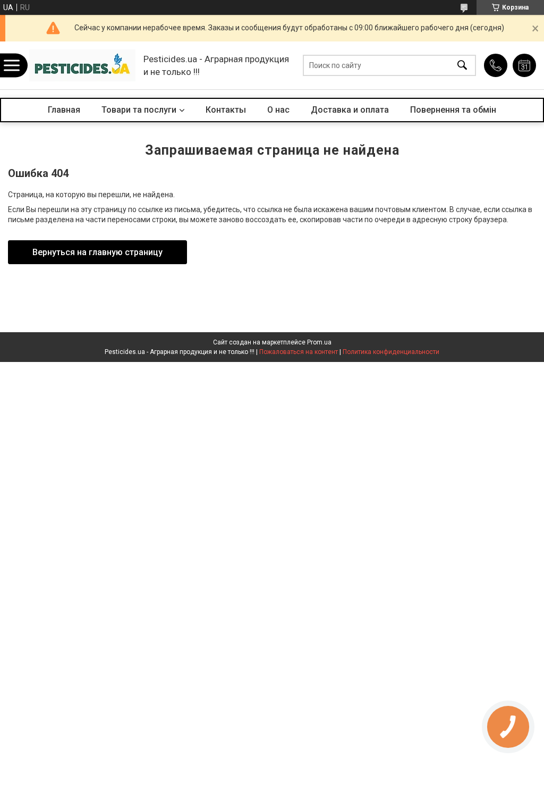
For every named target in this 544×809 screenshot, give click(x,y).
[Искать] (462, 65)
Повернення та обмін (453, 110)
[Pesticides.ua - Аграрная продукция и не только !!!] (82, 65)
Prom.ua (319, 342)
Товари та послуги (138, 110)
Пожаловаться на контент (298, 352)
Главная (64, 110)
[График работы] (524, 65)
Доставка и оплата (350, 110)
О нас (278, 110)
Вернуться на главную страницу (97, 252)
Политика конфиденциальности (391, 352)
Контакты (226, 110)
